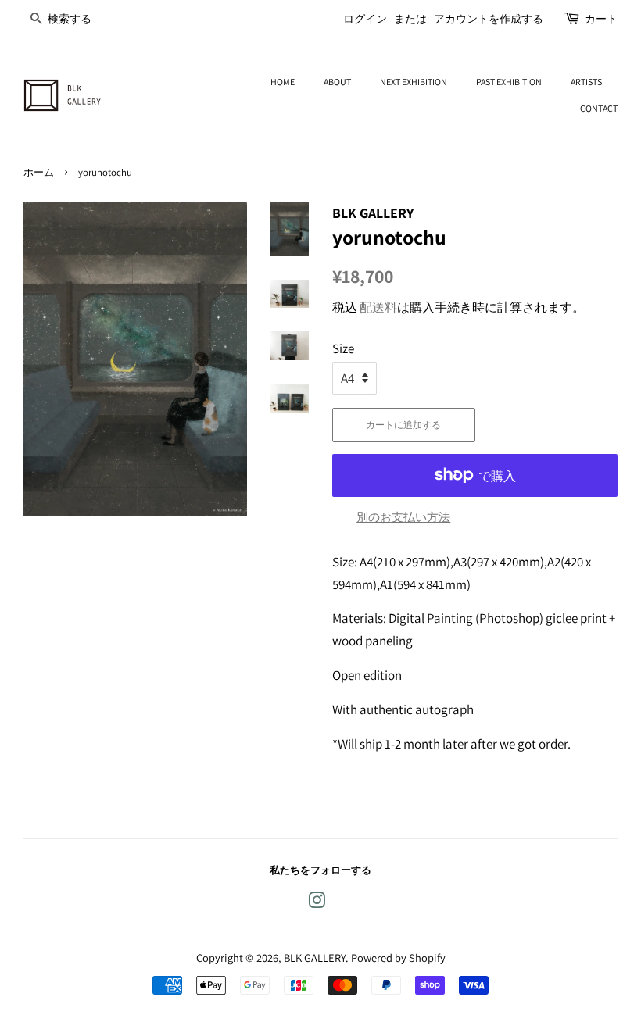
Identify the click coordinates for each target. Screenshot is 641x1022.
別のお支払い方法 (403, 516)
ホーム (38, 172)
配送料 (378, 307)
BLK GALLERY (315, 957)
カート (601, 19)
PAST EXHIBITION (509, 82)
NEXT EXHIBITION (413, 82)
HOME (282, 82)
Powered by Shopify (398, 957)
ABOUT (337, 82)
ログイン (365, 19)
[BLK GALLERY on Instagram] (316, 902)
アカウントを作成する (488, 19)
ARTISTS (586, 82)
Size (343, 348)
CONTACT (599, 108)
